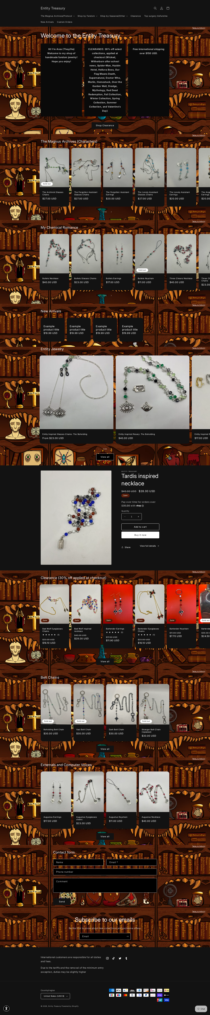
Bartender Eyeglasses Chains (148, 630)
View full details (148, 546)
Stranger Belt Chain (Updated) (151, 730)
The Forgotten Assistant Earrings (117, 193)
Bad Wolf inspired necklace (82, 630)
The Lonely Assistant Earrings (180, 193)
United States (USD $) (54, 996)
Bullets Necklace (50, 278)
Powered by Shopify (70, 1006)
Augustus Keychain (118, 817)
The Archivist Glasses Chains (52, 193)
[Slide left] (99, 212)
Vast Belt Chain (83, 729)
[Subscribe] (127, 936)
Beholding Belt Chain (54, 729)
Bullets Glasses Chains (85, 278)
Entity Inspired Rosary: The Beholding (137, 434)
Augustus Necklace (151, 817)
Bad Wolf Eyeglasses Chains (52, 630)
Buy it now (140, 535)
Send (62, 901)
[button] (57, 16)
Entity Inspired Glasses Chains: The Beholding (64, 434)
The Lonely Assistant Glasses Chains (148, 193)
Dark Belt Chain (116, 729)
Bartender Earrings (115, 629)
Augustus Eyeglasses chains (86, 818)
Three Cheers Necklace (181, 278)
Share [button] (128, 547)
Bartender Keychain (179, 629)
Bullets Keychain (146, 278)
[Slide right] (111, 212)
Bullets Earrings (113, 278)
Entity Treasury (54, 1006)
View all (105, 457)
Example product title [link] (51, 328)
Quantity (125, 511)
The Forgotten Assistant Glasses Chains (85, 193)
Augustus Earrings (52, 817)
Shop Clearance (105, 125)
